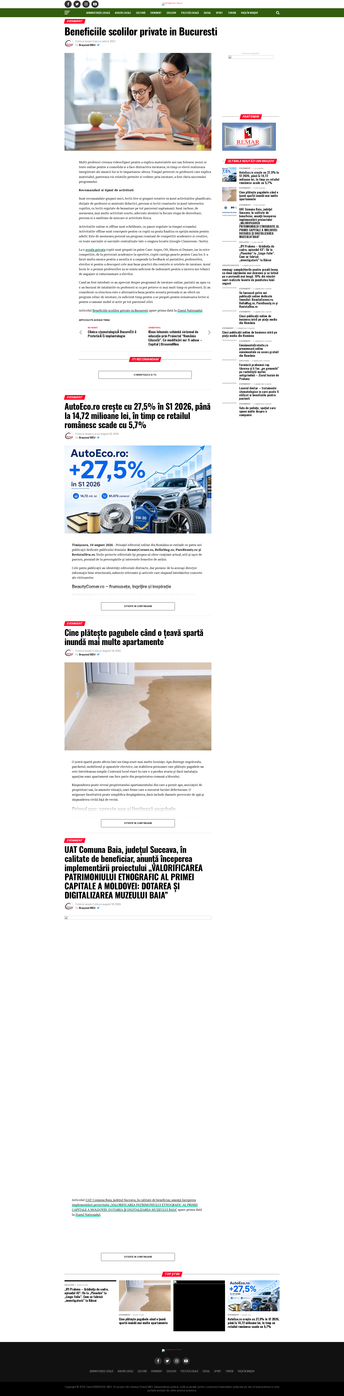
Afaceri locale (123, 12)
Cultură (140, 12)
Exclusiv (171, 12)
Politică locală (190, 12)
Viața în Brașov (249, 12)
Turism (232, 12)
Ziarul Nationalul (189, 310)
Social (207, 12)
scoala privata (95, 250)
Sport (219, 12)
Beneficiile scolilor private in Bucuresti (120, 310)
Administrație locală (98, 12)
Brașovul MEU (87, 45)
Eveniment (156, 12)
